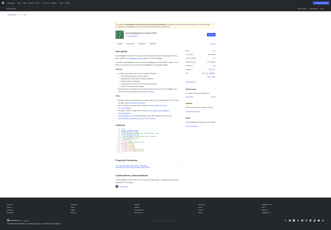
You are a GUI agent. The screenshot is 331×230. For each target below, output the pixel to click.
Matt (264, 207)
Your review (189, 97)
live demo (151, 91)
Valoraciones (130, 44)
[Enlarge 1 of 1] (178, 130)
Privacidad (10, 212)
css (207, 73)
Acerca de (10, 204)
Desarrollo (153, 44)
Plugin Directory (11, 8)
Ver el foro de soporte (192, 111)
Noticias (9, 207)
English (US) (212, 69)
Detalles (119, 44)
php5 (209, 77)
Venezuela (26, 220)
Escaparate (74, 204)
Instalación (142, 44)
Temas (72, 207)
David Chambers (154, 105)
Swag (200, 212)
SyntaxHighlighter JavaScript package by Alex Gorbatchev (136, 118)
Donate (201, 210)
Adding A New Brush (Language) (135, 103)
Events (200, 207)
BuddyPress (266, 212)
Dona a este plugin (191, 126)
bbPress (265, 210)
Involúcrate (201, 204)
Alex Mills (159, 100)
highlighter (212, 73)
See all (213, 97)
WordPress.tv (139, 212)
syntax (213, 77)
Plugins (73, 210)
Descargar (211, 34)
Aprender (137, 204)
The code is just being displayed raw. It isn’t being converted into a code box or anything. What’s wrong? (133, 166)
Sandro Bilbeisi (132, 36)
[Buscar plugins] (25, 14)
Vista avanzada (190, 82)
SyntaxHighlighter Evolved (134, 58)
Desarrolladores (139, 210)
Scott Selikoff (153, 110)
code (203, 73)
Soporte (212, 44)
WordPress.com (267, 204)
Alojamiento (10, 210)
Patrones (73, 212)
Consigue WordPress (321, 3)
